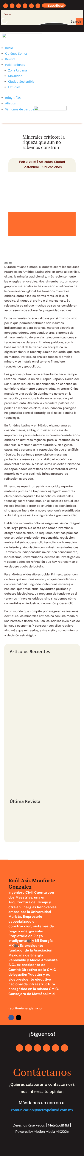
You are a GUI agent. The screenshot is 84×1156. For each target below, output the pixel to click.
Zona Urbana (17, 70)
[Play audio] (6, 263)
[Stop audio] (10, 263)
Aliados (10, 103)
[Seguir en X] (12, 5)
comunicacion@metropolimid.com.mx (42, 1110)
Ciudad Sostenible (21, 81)
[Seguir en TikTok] (38, 5)
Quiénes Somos (16, 53)
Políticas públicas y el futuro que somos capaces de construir (38, 698)
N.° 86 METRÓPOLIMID (29, 819)
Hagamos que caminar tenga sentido (36, 785)
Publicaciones (15, 65)
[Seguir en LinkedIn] (25, 5)
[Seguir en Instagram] (18, 5)
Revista (10, 59)
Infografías (13, 98)
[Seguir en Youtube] (31, 5)
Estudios (14, 87)
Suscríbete (56, 5)
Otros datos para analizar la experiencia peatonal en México (38, 750)
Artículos (46, 162)
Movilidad (15, 76)
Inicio (9, 48)
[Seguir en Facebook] (5, 5)
